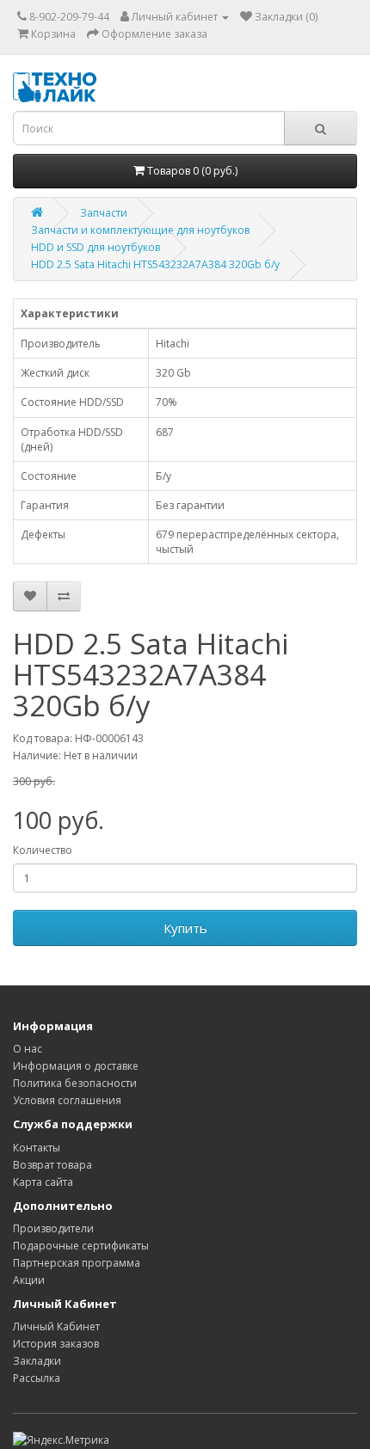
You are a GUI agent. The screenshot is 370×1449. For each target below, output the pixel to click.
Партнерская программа (76, 1263)
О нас (27, 1048)
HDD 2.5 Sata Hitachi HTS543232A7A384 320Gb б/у (155, 264)
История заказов (56, 1343)
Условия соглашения (67, 1100)
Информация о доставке (76, 1066)
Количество (42, 850)
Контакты (36, 1147)
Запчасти (103, 213)
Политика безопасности (75, 1083)
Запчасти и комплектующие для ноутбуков (140, 230)
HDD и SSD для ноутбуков (95, 247)
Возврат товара (52, 1164)
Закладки (37, 1361)
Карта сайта (43, 1182)
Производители (53, 1228)
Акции (29, 1280)
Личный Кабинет (56, 1326)
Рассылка (36, 1378)
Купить (185, 927)
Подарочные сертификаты (81, 1245)
